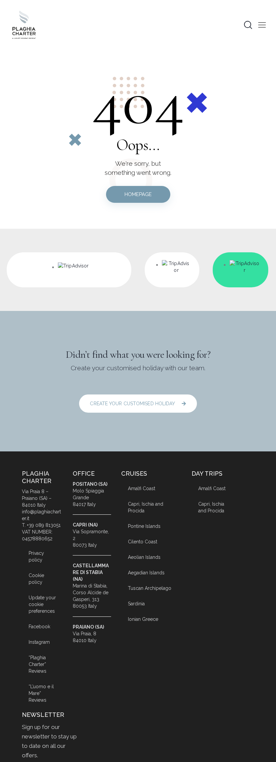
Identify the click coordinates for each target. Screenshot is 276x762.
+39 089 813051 (44, 525)
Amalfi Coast (141, 488)
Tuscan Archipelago (149, 588)
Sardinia (136, 603)
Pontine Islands (144, 526)
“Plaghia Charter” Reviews (37, 664)
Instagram (39, 642)
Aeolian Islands (144, 557)
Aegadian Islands (146, 572)
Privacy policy (36, 556)
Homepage (138, 194)
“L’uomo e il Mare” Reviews (41, 693)
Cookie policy (36, 579)
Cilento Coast (142, 541)
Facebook (39, 626)
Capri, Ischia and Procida (145, 507)
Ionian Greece (143, 619)
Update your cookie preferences (42, 604)
